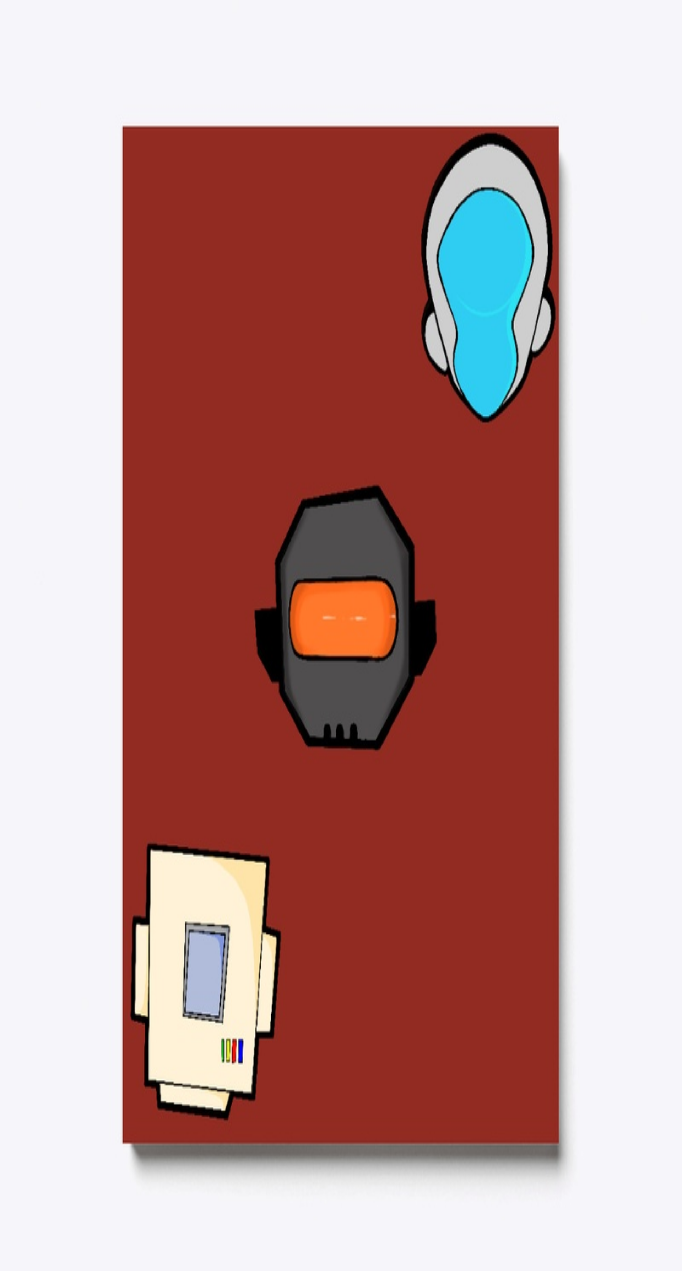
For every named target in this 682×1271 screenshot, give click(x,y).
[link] (34, 873)
